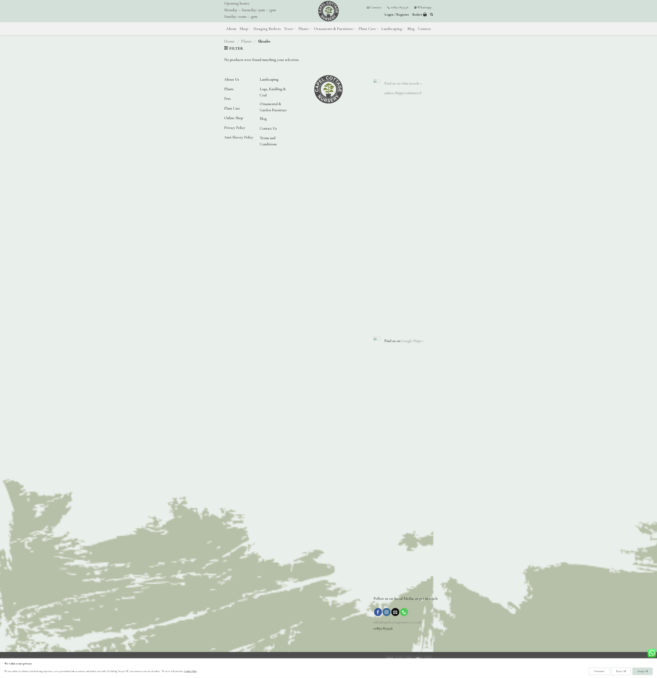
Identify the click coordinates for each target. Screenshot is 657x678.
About (231, 28)
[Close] (653, 661)
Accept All (642, 671)
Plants (303, 28)
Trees (288, 28)
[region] (328, 668)
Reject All (621, 671)
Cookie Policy (190, 671)
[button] (397, 14)
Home (229, 41)
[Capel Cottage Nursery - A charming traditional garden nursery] (328, 11)
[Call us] (404, 612)
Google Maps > (412, 340)
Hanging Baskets (267, 28)
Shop (244, 28)
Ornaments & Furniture (333, 28)
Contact (424, 28)
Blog (411, 28)
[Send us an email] (395, 612)
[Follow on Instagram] (387, 612)
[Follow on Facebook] (378, 612)
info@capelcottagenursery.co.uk (397, 622)
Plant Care (367, 28)
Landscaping (391, 28)
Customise (599, 671)
